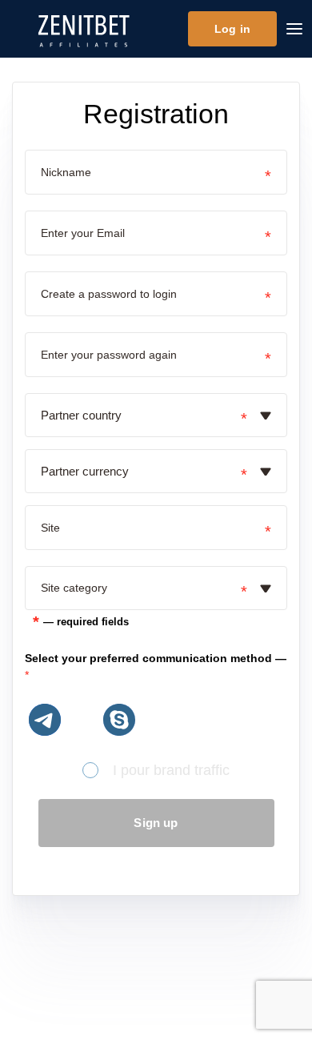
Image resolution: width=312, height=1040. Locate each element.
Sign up (156, 822)
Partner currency (85, 471)
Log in (232, 28)
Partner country (81, 415)
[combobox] (145, 415)
